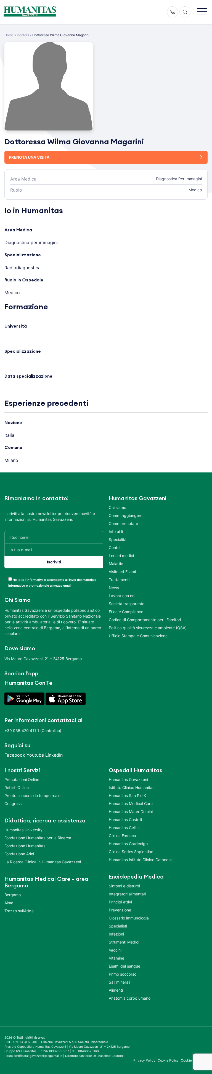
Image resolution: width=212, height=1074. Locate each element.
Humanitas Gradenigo (128, 843)
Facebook (14, 755)
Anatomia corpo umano (129, 998)
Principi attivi (120, 902)
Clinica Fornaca (122, 835)
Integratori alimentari (127, 894)
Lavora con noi (122, 595)
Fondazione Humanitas (24, 845)
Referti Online (16, 787)
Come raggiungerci (126, 515)
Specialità (117, 539)
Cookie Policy (168, 1060)
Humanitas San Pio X (127, 795)
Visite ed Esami (122, 571)
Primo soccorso (122, 974)
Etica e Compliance (126, 611)
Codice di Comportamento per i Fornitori (145, 619)
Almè (8, 902)
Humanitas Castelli (125, 819)
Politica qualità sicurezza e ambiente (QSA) (148, 627)
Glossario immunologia (129, 918)
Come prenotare (123, 523)
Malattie (116, 563)
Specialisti (118, 926)
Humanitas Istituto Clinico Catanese (141, 859)
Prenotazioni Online (21, 779)
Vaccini (115, 950)
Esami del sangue (124, 966)
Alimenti (116, 990)
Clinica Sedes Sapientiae (131, 851)
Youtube (35, 755)
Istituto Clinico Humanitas (131, 787)
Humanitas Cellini (124, 827)
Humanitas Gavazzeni (128, 779)
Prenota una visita (29, 157)
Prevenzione (120, 910)
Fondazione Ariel (19, 853)
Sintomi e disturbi (124, 886)
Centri (114, 547)
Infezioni (116, 934)
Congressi (13, 803)
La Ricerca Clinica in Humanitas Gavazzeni (42, 861)
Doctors (23, 35)
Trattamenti (119, 579)
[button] (202, 11)
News (114, 587)
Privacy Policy (144, 1060)
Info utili (116, 531)
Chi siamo (117, 507)
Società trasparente (126, 603)
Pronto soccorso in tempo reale (32, 795)
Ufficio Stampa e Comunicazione (138, 635)
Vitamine (116, 958)
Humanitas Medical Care (131, 803)
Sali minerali (119, 982)
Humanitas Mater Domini (131, 811)
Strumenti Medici (124, 942)
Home (9, 35)
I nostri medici (121, 555)
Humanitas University (23, 829)
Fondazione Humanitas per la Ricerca (37, 837)
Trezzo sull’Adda (19, 910)
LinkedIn (54, 755)
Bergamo (12, 894)
